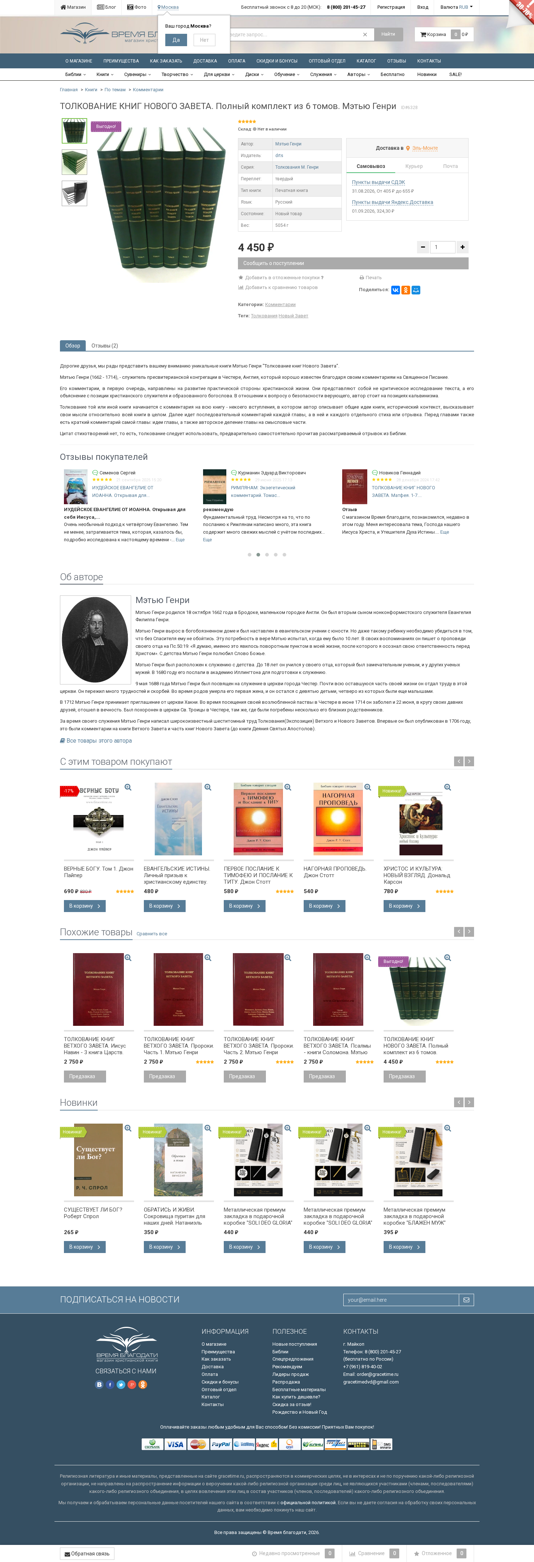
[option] (162, 200)
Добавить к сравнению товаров (281, 287)
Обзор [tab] (72, 346)
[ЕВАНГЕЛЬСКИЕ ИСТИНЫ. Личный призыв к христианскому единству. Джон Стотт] (179, 819)
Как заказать (166, 61)
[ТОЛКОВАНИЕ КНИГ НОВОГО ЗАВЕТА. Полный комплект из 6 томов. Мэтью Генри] (162, 200)
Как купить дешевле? (296, 1397)
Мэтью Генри (288, 143)
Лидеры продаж (290, 1374)
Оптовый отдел (327, 61)
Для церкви (217, 74)
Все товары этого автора (99, 741)
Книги (103, 74)
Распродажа (286, 1382)
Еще (180, 539)
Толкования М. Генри (297, 167)
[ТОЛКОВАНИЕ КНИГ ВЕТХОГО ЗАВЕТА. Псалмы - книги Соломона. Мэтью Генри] (339, 989)
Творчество (175, 74)
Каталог (366, 61)
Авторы (356, 74)
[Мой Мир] (416, 290)
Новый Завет (293, 315)
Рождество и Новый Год (299, 1412)
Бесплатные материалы (299, 1389)
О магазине (78, 61)
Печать (373, 277)
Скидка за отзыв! (291, 1404)
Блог (110, 7)
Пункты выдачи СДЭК (378, 182)
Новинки (427, 74)
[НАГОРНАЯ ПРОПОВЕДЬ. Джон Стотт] (339, 819)
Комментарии (148, 89)
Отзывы (396, 61)
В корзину (81, 906)
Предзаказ (82, 1076)
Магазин (76, 7)
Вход (422, 7)
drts (279, 155)
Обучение (284, 74)
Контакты (429, 61)
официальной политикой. (308, 1502)
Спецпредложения (292, 1359)
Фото (139, 7)
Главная (69, 89)
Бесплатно (393, 74)
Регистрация (391, 7)
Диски (252, 74)
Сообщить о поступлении (273, 263)
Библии (73, 74)
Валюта (454, 7)
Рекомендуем (287, 1366)
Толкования (264, 315)
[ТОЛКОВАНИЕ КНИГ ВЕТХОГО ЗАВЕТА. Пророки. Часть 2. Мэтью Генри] (259, 989)
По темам (115, 89)
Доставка (205, 61)
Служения (321, 74)
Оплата (236, 61)
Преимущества (121, 61)
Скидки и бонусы (277, 61)
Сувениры (135, 74)
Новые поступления (294, 1344)
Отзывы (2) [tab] (105, 346)
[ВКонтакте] (395, 290)
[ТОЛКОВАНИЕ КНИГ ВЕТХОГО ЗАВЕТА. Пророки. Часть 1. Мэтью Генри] (179, 989)
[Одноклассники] (405, 290)
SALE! (455, 74)
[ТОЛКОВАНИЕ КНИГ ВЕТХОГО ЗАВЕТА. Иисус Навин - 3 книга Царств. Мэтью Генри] (99, 989)
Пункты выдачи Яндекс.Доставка (392, 202)
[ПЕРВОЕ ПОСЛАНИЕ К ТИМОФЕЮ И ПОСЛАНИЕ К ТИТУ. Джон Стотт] (259, 819)
